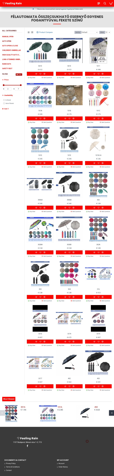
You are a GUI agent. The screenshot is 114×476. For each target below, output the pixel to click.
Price (6, 80)
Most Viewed (8, 399)
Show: (102, 32)
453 (98, 378)
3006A (40, 200)
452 (69, 378)
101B (69, 111)
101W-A (98, 155)
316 (98, 289)
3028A (40, 245)
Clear (19, 74)
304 (69, 289)
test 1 (6, 109)
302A (98, 245)
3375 (98, 334)
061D (40, 66)
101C (98, 111)
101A (40, 111)
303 (40, 289)
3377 (40, 378)
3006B (69, 200)
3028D (69, 245)
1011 (98, 66)
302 (98, 200)
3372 (40, 334)
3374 (69, 334)
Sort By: (78, 32)
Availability (8, 95)
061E (69, 66)
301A (23, 407)
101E (69, 155)
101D (40, 155)
